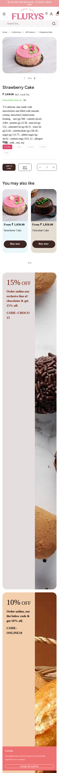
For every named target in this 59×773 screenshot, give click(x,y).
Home (4, 32)
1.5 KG (30, 147)
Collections (16, 32)
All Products (30, 32)
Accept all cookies (29, 766)
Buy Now (25, 168)
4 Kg (6, 152)
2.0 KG (42, 147)
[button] (40, 167)
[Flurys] (27, 14)
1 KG (19, 147)
